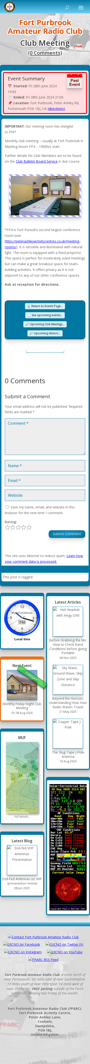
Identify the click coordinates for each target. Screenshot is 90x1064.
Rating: (11, 522)
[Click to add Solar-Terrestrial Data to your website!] (68, 847)
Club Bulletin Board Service (37, 161)
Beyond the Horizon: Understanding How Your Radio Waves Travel (68, 702)
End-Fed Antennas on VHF (22, 881)
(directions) (56, 108)
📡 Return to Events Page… (45, 306)
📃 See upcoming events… (45, 315)
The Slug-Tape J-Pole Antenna (68, 754)
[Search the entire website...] (66, 7)
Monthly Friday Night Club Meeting (22, 706)
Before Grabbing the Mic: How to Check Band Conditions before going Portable (68, 646)
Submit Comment (67, 534)
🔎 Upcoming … (45, 324)
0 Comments (45, 53)
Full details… (22, 817)
